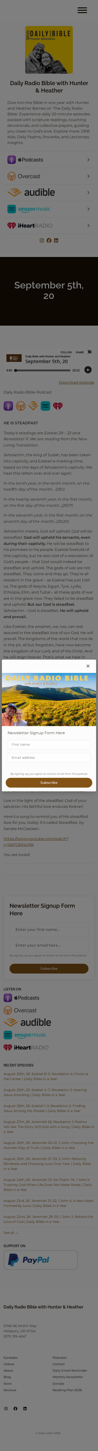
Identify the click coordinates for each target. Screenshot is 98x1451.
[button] (88, 666)
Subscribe (49, 782)
